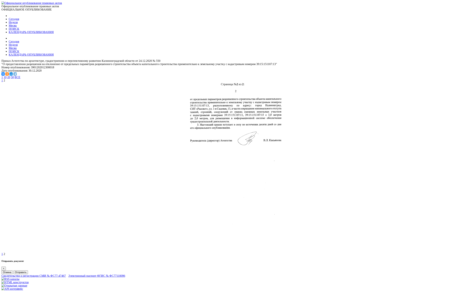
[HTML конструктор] (15, 282)
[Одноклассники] (7, 74)
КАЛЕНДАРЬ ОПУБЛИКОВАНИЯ (31, 32)
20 (8, 77)
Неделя (13, 22)
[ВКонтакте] (3, 74)
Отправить (21, 272)
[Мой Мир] (11, 74)
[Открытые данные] (14, 285)
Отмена (7, 272)
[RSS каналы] (10, 279)
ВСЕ (17, 77)
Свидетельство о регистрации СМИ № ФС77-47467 (33, 275)
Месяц (13, 25)
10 (5, 77)
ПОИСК (14, 28)
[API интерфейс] (12, 288)
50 (12, 77)
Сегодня (14, 19)
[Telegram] (15, 74)
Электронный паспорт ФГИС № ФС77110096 (96, 275)
